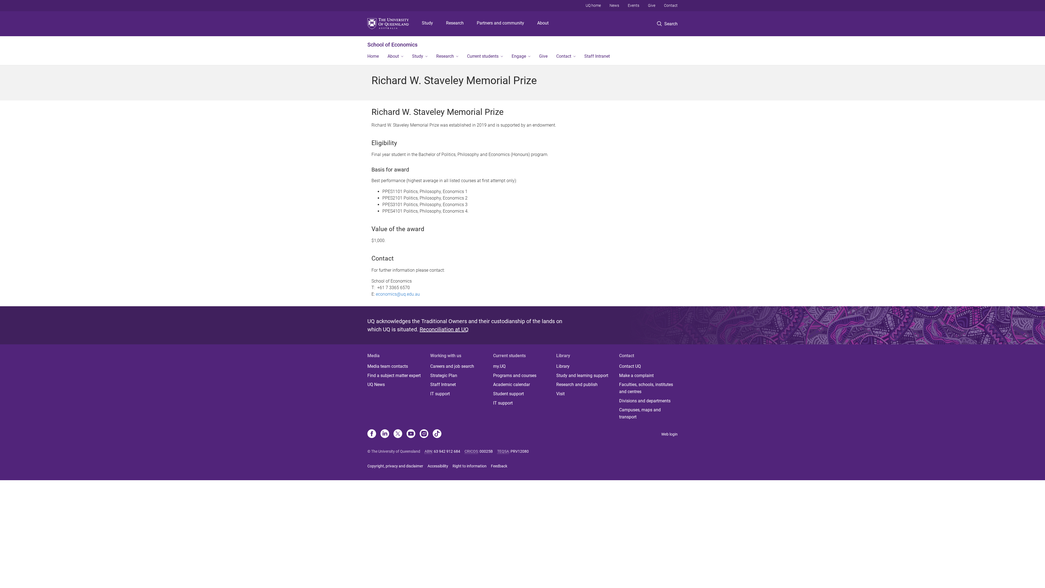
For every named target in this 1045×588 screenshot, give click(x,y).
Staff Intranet (597, 56)
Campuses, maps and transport (640, 413)
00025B (486, 451)
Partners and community (500, 23)
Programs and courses (514, 375)
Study (427, 23)
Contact (671, 5)
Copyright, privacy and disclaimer (395, 466)
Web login (669, 434)
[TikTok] (437, 434)
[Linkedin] (384, 434)
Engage (519, 56)
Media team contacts (387, 366)
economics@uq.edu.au (398, 294)
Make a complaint (636, 375)
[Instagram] (424, 434)
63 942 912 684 (447, 451)
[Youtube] (411, 434)
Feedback (499, 466)
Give (651, 5)
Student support (508, 393)
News (614, 5)
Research (455, 23)
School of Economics (392, 44)
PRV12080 (520, 451)
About (543, 23)
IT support (440, 393)
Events (633, 5)
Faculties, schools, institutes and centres (646, 388)
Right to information (470, 466)
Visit (560, 393)
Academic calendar (511, 384)
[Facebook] (371, 434)
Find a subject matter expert (394, 375)
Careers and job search (452, 366)
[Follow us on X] (398, 434)
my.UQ (499, 366)
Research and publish (577, 384)
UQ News (376, 384)
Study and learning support (582, 375)
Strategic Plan (443, 375)
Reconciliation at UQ (444, 329)
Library (563, 366)
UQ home (593, 5)
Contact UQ (630, 366)
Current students (483, 56)
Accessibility (438, 466)
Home (373, 56)
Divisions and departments (645, 400)
